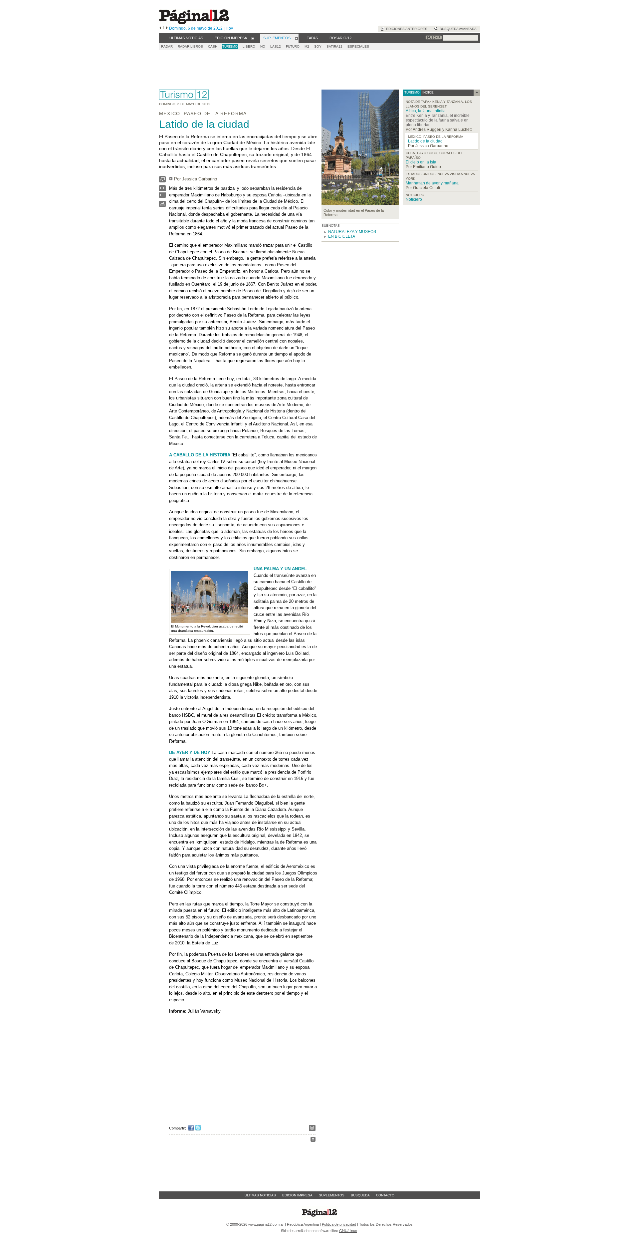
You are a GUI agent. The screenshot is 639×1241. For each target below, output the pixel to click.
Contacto (385, 1195)
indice (427, 92)
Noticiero (414, 199)
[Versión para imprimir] (162, 205)
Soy (317, 46)
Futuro (293, 46)
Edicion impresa (297, 1195)
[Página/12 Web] (194, 22)
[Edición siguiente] (167, 28)
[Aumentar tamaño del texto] (162, 189)
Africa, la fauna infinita (426, 111)
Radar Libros (190, 46)
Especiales (358, 46)
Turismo (230, 46)
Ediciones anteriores (405, 29)
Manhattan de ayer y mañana (432, 183)
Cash (212, 46)
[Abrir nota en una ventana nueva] (162, 180)
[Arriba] (313, 1140)
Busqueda (360, 1195)
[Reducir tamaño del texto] (162, 196)
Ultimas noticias (260, 1195)
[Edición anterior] (160, 28)
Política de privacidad (339, 1224)
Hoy (229, 28)
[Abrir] (253, 38)
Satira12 (334, 46)
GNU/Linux (348, 1231)
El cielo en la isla (421, 162)
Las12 (275, 46)
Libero (249, 46)
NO (262, 46)
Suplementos (331, 1195)
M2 (307, 46)
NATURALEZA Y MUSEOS (352, 231)
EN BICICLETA (341, 236)
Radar (167, 46)
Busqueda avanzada (457, 29)
